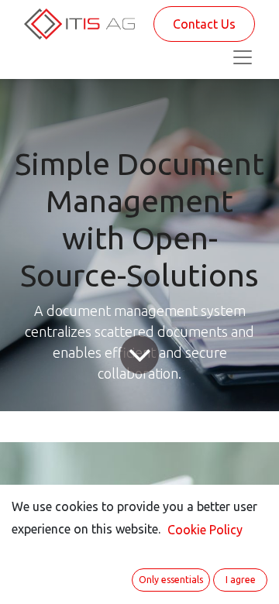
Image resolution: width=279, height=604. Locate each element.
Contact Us (204, 24)
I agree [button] (241, 580)
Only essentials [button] (171, 580)
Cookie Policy (205, 530)
